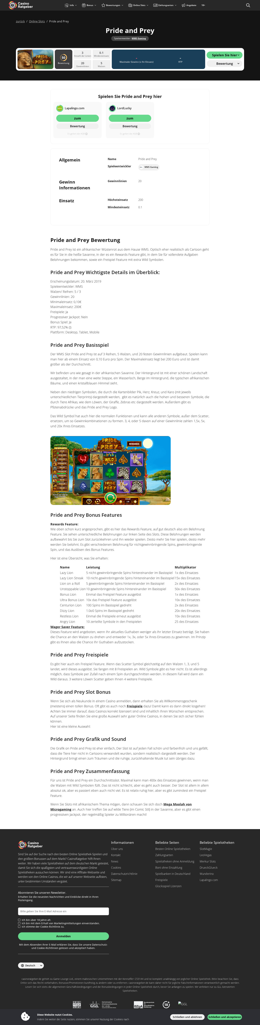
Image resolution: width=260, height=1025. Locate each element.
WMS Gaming (139, 38)
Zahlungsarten (164, 855)
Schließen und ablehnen (187, 1017)
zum (77, 118)
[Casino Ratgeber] (28, 5)
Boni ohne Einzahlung (168, 868)
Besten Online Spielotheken (172, 849)
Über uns (117, 849)
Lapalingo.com (209, 880)
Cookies (116, 868)
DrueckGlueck (209, 868)
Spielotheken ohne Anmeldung (174, 861)
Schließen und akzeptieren (225, 1017)
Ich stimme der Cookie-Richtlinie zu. (43, 926)
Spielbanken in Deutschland (172, 874)
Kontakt (115, 855)
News (114, 861)
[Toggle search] (248, 5)
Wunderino (207, 874)
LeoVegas (206, 855)
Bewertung (77, 126)
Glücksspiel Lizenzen (168, 886)
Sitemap (116, 880)
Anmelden (63, 936)
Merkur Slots (208, 861)
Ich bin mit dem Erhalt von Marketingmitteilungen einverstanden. (61, 923)
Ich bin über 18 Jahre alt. (36, 920)
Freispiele (135, 706)
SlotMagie (206, 849)
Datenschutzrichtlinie (124, 874)
